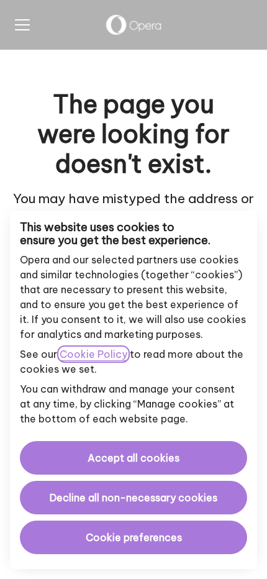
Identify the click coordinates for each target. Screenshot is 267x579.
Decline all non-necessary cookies (133, 497)
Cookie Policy (93, 354)
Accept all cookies (133, 458)
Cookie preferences (134, 537)
